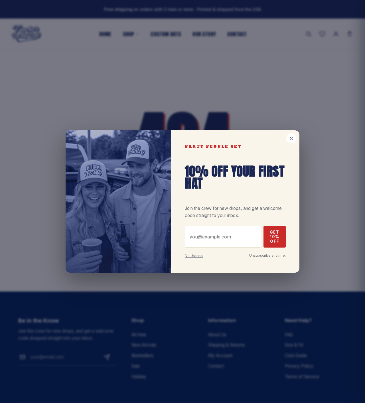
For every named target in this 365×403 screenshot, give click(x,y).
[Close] (291, 138)
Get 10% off (274, 237)
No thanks (194, 255)
